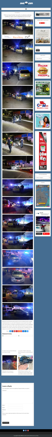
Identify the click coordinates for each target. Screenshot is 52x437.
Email (3, 407)
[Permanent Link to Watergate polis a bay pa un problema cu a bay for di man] (9, 362)
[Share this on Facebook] (12, 331)
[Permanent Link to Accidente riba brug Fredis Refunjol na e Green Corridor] (9, 342)
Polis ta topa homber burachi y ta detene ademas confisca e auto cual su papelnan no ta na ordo (17, 15)
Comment (4, 390)
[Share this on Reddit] (19, 331)
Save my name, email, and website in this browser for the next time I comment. (15, 414)
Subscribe (47, 233)
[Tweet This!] (10, 331)
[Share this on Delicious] (27, 331)
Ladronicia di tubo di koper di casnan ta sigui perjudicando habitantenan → (19, 380)
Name (3, 405)
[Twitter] (24, 430)
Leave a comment (21, 18)
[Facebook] (26, 430)
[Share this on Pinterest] (17, 331)
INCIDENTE (18, 12)
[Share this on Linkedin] (25, 331)
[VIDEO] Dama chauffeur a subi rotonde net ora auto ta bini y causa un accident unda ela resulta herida (25, 372)
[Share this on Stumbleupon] (21, 331)
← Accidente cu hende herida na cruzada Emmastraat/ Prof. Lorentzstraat (15, 378)
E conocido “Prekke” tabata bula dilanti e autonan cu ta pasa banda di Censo (25, 352)
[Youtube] (28, 430)
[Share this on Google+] (14, 331)
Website (4, 409)
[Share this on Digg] (23, 331)
